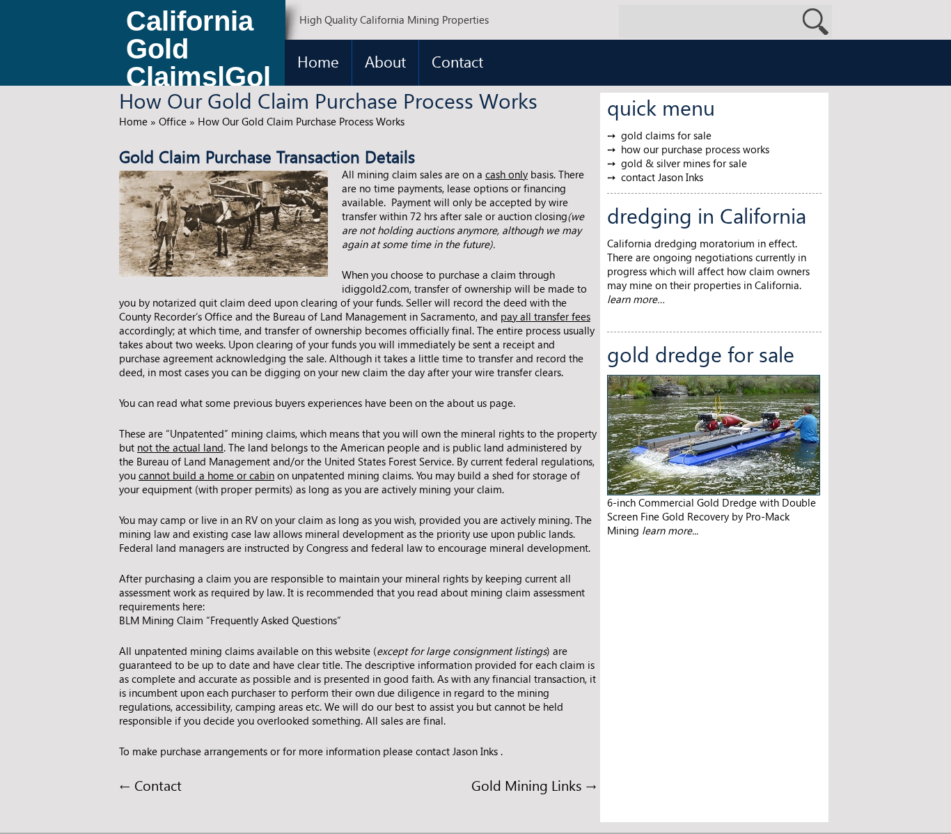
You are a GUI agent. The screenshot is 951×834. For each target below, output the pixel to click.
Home (318, 61)
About (385, 61)
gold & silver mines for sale (684, 163)
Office (173, 121)
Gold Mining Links (534, 784)
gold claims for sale (666, 135)
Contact (457, 61)
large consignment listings (486, 651)
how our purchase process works (695, 149)
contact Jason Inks (662, 177)
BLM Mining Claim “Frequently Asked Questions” (230, 620)
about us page (480, 403)
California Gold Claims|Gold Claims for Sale (198, 53)
